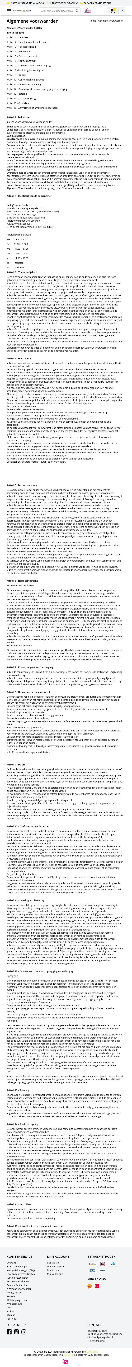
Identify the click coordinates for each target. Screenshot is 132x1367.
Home (93, 20)
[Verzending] (89, 1286)
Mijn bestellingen (56, 1266)
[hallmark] (87, 10)
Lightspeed (92, 1351)
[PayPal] (103, 1270)
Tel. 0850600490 (96, 1341)
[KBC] (113, 1264)
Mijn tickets (53, 1270)
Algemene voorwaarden (110, 20)
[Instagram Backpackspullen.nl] (23, 1333)
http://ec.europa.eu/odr (19, 1184)
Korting (10, 1311)
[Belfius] (92, 1264)
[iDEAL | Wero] (103, 1264)
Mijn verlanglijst (55, 1273)
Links (9, 1307)
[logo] (24, 11)
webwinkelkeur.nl (16, 1165)
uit (69, 1354)
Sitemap (11, 1314)
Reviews (11, 1296)
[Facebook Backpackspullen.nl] (9, 1333)
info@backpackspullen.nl (100, 1337)
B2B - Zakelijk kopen (17, 1266)
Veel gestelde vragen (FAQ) (21, 1270)
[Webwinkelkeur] (65, 1361)
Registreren (53, 1262)
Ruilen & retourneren (17, 1277)
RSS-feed (11, 1318)
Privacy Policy (14, 1292)
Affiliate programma (17, 1300)
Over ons (11, 1262)
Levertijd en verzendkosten (21, 1273)
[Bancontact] (92, 1270)
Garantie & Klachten (17, 1285)
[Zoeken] (77, 11)
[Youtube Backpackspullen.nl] (16, 1333)
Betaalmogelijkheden (18, 1281)
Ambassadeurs (14, 1303)
